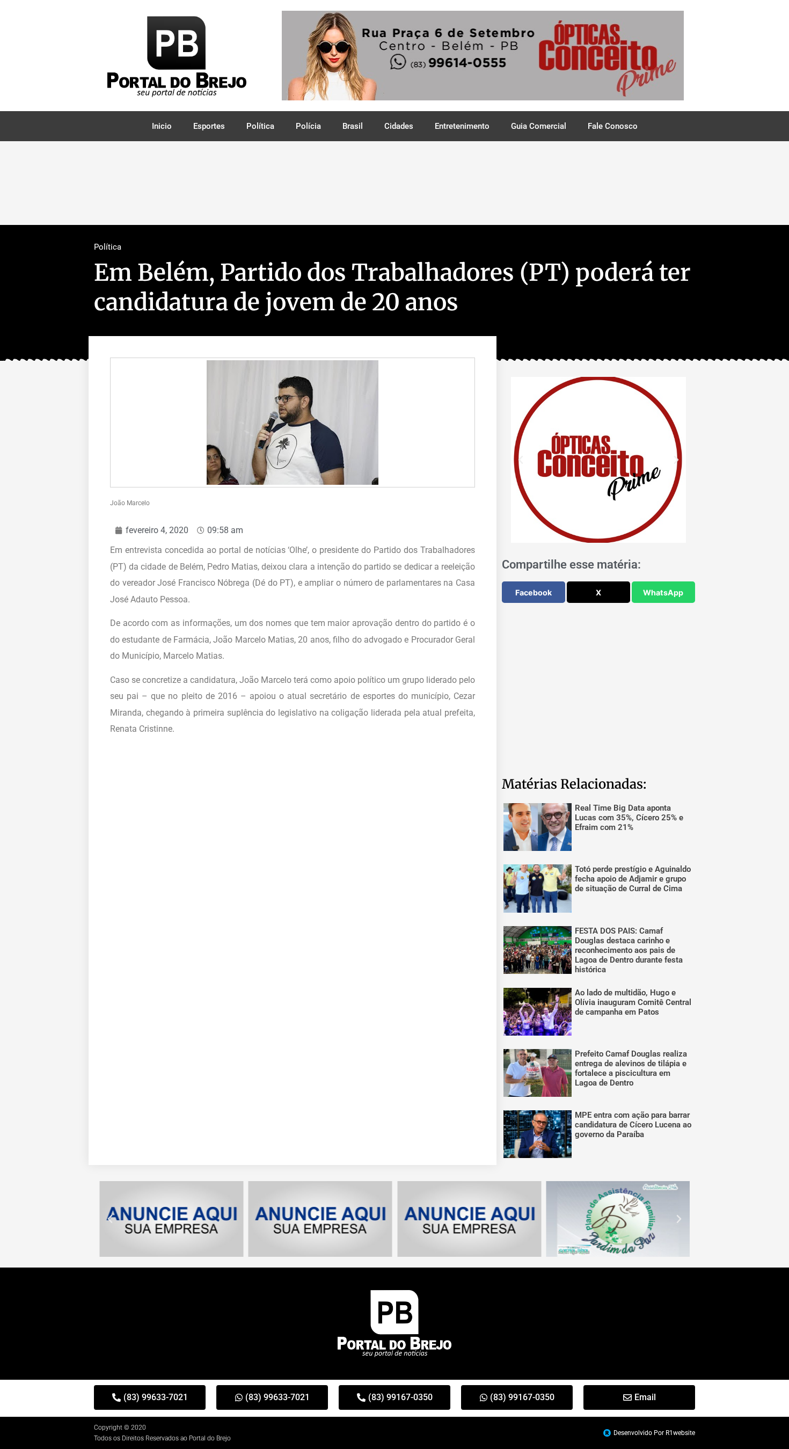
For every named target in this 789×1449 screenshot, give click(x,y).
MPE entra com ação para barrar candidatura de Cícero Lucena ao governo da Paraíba (633, 1124)
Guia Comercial (538, 126)
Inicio (162, 126)
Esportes (209, 126)
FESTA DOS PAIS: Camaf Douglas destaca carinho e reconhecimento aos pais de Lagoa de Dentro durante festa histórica (629, 950)
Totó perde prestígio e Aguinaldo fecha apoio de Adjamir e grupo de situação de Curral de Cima (633, 878)
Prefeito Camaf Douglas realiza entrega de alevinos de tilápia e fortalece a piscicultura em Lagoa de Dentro (631, 1068)
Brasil (352, 126)
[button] (520, 460)
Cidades (398, 126)
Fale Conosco (613, 126)
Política (260, 126)
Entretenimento (462, 126)
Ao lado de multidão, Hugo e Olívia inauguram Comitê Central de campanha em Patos (633, 1002)
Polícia (308, 126)
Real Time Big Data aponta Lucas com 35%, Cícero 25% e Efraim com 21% (629, 817)
